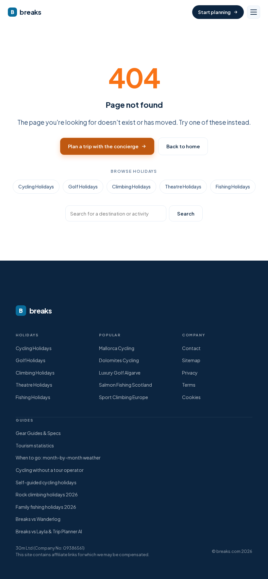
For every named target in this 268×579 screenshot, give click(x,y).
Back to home (183, 146)
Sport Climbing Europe (123, 397)
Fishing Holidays (233, 186)
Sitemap (191, 360)
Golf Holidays (83, 186)
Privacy (190, 373)
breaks (26, 12)
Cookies (191, 397)
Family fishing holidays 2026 (46, 507)
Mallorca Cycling (116, 348)
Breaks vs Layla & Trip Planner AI (49, 531)
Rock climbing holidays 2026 (47, 494)
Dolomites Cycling (119, 360)
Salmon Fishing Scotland (125, 385)
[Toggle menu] (253, 12)
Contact (191, 348)
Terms (188, 385)
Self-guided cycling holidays (46, 482)
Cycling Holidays (36, 186)
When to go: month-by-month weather (58, 457)
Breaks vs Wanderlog (38, 519)
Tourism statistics (35, 445)
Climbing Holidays (131, 186)
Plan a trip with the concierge (103, 146)
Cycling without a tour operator (50, 470)
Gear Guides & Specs (38, 433)
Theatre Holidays (183, 186)
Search (185, 213)
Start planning (214, 12)
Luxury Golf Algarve (120, 373)
